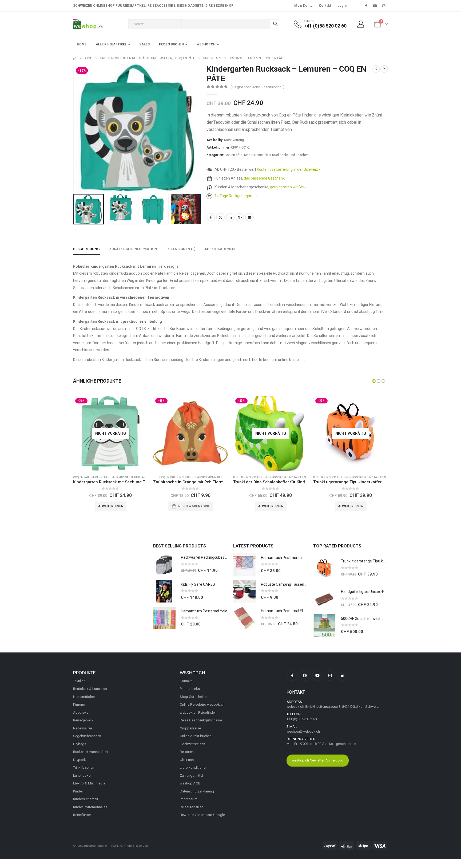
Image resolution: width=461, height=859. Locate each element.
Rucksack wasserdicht (90, 752)
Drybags (79, 744)
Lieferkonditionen (193, 767)
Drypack (79, 760)
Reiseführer (82, 815)
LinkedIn (230, 217)
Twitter (220, 217)
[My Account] (361, 24)
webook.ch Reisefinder (198, 712)
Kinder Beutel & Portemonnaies (199, 477)
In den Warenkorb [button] (193, 506)
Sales (144, 44)
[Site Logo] (88, 24)
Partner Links (190, 689)
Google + (240, 217)
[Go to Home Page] (74, 58)
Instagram (330, 675)
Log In (342, 5)
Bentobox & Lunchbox (90, 689)
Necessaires (83, 728)
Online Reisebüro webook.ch (202, 704)
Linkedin (342, 675)
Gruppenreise (190, 728)
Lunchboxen (82, 776)
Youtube (317, 675)
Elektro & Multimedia (89, 783)
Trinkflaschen (83, 767)
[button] (74, 128)
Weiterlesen (113, 506)
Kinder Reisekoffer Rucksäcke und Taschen (276, 155)
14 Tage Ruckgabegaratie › (237, 196)
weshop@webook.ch (303, 731)
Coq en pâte (234, 155)
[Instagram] (384, 5)
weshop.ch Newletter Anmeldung (317, 760)
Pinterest (305, 675)
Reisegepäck (83, 720)
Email (249, 217)
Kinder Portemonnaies (90, 807)
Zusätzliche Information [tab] (133, 249)
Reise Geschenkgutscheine (201, 720)
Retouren (187, 752)
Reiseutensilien (191, 807)
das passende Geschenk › (265, 178)
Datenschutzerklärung (197, 791)
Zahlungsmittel (191, 776)
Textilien (79, 681)
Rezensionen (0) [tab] (181, 249)
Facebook (210, 217)
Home (81, 44)
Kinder (238, 477)
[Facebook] (366, 5)
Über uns (187, 760)
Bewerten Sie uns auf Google (202, 815)
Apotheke (81, 712)
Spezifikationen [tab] (220, 249)
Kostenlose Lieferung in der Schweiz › (288, 169)
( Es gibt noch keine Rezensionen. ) (257, 87)
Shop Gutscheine (193, 697)
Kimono (79, 704)
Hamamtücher (84, 697)
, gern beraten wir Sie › (287, 187)
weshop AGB (190, 783)
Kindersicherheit (85, 799)
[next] (384, 69)
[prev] (376, 69)
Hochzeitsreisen (192, 744)
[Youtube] (375, 5)
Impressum (188, 799)
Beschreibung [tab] (86, 249)
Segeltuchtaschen (87, 736)
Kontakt (325, 5)
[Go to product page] (164, 564)
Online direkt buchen (196, 736)
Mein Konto (303, 5)
